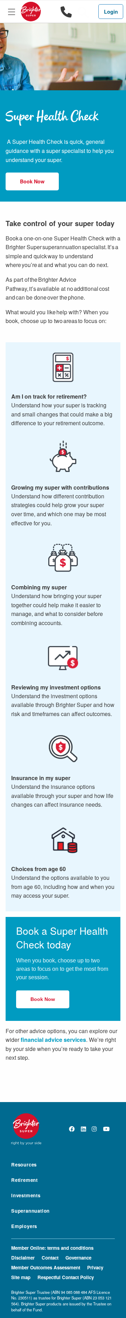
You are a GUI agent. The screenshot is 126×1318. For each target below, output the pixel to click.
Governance (78, 1257)
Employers (24, 1226)
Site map (20, 1277)
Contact (50, 1257)
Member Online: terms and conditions (52, 1248)
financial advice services (53, 1040)
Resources (24, 1165)
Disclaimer (23, 1257)
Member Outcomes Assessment (45, 1267)
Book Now (32, 181)
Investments (26, 1195)
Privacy (95, 1267)
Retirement (24, 1180)
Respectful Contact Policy (65, 1277)
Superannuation (30, 1211)
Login (111, 11)
